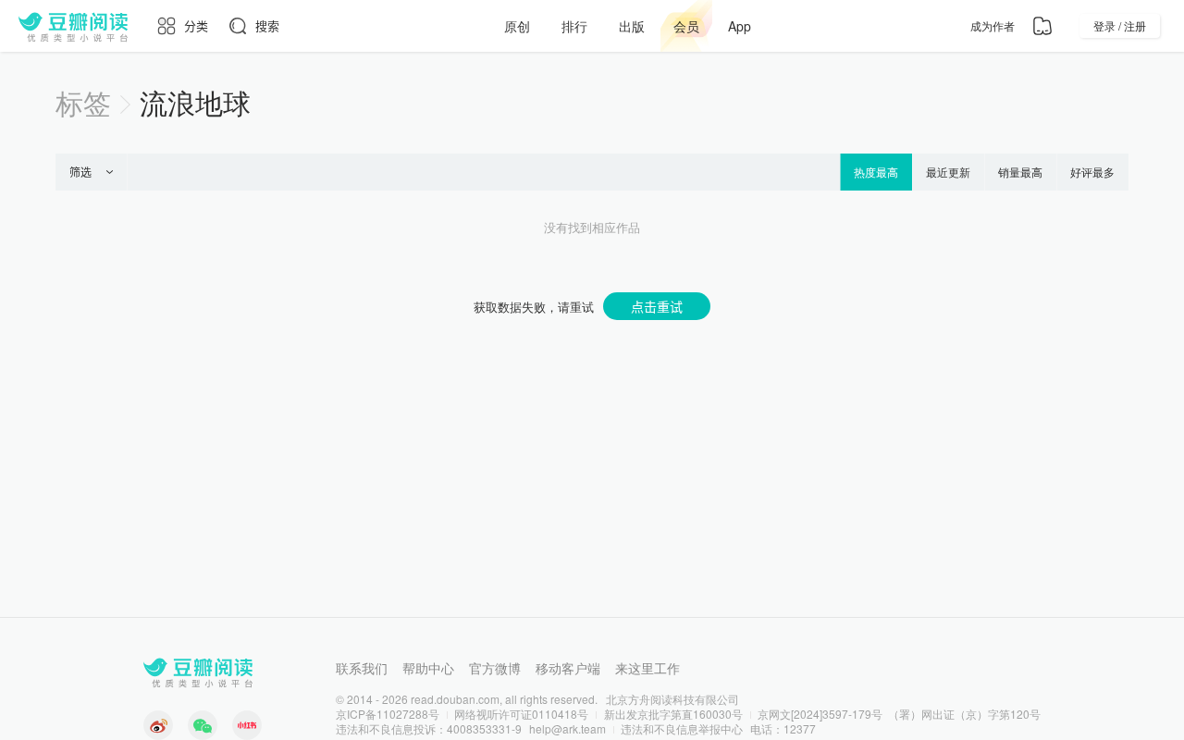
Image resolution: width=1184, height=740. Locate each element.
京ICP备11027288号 (387, 714)
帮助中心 (428, 668)
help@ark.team (567, 728)
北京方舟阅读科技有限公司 (672, 699)
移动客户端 (568, 668)
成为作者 (992, 25)
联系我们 (362, 668)
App (739, 26)
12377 (799, 728)
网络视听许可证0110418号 (521, 714)
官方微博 (495, 668)
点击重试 (657, 306)
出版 (632, 26)
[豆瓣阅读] (73, 26)
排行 (574, 26)
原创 (517, 26)
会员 (686, 26)
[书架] (1042, 26)
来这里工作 (647, 668)
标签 (83, 102)
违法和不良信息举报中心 (682, 728)
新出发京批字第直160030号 (673, 714)
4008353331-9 (484, 728)
